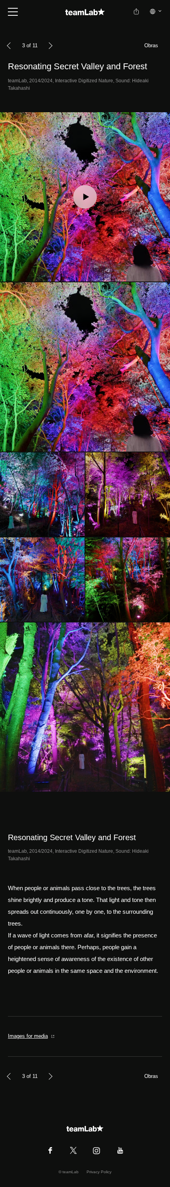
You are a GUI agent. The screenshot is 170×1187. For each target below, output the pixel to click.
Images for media (28, 1036)
